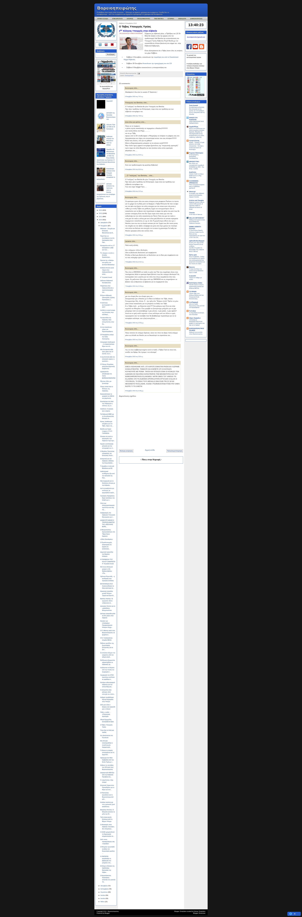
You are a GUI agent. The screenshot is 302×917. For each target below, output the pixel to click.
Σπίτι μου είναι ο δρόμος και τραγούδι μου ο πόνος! (107, 707)
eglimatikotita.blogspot (196, 241)
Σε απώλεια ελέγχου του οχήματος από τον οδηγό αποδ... (107, 655)
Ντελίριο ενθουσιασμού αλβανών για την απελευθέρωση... (107, 685)
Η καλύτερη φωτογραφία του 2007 (106, 305)
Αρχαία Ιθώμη (193, 126)
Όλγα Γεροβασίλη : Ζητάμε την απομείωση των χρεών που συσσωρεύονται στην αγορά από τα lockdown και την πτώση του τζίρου (197, 260)
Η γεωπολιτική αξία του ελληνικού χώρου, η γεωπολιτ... (107, 359)
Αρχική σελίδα (150, 450)
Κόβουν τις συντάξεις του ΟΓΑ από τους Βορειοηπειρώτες (107, 767)
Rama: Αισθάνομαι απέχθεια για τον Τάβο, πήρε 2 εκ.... (106, 424)
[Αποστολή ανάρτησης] (138, 73)
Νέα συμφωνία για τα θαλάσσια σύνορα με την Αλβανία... (107, 483)
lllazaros (192, 267)
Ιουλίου (103, 895)
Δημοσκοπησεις (196, 19)
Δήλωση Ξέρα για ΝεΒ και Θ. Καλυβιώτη (110, 127)
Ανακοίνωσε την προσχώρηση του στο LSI (157, 63)
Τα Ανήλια (192, 311)
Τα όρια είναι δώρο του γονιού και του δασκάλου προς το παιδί (196, 270)
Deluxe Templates (199, 911)
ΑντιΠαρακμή (193, 302)
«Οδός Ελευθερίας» (106, 539)
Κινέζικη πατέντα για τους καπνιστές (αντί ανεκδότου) (107, 804)
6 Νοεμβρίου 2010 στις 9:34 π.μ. (134, 155)
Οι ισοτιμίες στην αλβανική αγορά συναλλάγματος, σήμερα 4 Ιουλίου (196, 195)
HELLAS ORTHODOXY (196, 218)
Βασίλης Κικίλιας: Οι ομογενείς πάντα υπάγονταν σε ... (106, 601)
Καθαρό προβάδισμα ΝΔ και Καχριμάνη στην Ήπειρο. (107, 699)
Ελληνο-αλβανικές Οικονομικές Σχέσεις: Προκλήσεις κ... (107, 297)
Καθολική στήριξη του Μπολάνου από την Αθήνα (110, 141)
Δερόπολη (192, 172)
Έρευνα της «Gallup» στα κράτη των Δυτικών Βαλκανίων (107, 262)
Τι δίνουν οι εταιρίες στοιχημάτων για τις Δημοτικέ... (107, 752)
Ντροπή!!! (109, 101)
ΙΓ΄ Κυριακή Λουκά (106, 277)
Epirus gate (193, 255)
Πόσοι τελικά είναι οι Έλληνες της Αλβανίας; (106, 389)
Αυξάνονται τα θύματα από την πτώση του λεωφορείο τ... (107, 670)
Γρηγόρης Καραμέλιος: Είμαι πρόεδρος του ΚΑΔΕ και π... (107, 498)
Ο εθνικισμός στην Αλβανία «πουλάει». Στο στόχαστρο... (107, 827)
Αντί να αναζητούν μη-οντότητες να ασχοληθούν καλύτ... (107, 490)
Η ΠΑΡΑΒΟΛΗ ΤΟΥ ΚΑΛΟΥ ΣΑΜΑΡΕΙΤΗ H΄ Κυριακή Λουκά (107, 562)
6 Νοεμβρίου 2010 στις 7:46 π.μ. (134, 116)
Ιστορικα (171, 19)
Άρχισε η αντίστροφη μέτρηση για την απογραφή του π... (107, 446)
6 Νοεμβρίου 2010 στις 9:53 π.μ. (134, 169)
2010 (101, 220)
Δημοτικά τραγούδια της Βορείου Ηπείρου (106, 554)
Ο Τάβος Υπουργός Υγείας (135, 26)
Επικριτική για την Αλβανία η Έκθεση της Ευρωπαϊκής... (107, 461)
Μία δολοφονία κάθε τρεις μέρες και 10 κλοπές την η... (106, 352)
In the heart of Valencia (195, 214)
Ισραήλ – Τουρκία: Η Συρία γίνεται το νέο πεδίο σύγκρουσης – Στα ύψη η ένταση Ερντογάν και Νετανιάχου (196, 146)
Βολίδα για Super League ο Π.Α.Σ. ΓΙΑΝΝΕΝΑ (106, 431)
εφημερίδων (106, 88)
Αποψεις (130, 19)
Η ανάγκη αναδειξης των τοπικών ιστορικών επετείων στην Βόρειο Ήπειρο (195, 66)
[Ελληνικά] (100, 45)
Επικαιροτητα (117, 19)
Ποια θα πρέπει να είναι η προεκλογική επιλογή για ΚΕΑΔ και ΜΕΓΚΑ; (196, 286)
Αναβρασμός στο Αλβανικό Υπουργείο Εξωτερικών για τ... (107, 515)
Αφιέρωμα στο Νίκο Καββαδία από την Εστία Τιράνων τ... (107, 760)
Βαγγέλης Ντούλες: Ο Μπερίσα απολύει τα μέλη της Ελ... (107, 812)
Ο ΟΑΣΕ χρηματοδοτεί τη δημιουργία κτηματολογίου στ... (107, 834)
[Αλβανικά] (112, 45)
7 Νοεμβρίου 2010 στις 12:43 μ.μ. (134, 286)
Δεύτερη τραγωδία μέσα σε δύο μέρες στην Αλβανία (107, 616)
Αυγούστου (104, 892)
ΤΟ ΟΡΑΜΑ (193, 291)
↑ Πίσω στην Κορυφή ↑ (151, 459)
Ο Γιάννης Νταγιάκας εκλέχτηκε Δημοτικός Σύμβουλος (107, 366)
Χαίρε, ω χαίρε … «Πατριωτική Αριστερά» (105, 714)
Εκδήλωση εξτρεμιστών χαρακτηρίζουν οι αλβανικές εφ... (107, 662)
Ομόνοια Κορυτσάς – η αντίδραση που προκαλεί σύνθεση (107, 579)
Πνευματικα (159, 19)
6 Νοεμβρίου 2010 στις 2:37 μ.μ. (134, 191)
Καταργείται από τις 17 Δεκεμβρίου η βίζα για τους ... (107, 248)
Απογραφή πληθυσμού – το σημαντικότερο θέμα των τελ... (107, 344)
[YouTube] (195, 49)
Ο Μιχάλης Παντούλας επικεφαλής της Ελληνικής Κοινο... (107, 453)
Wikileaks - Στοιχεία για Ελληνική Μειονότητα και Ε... (107, 231)
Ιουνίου (103, 898)
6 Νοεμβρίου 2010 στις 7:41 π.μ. (134, 96)
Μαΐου (103, 902)
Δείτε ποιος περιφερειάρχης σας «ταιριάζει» (107, 842)
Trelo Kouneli (193, 105)
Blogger (107, 913)
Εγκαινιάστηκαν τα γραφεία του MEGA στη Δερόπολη (107, 396)
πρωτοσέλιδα (106, 86)
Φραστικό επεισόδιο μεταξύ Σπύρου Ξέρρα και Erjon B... (107, 593)
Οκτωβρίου (104, 886)
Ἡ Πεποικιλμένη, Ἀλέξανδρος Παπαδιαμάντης (194, 156)
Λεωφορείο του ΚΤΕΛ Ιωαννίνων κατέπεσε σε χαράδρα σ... (107, 677)
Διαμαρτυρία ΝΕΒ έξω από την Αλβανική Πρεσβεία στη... (107, 775)
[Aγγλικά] (107, 45)
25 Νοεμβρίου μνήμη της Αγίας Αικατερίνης (107, 337)
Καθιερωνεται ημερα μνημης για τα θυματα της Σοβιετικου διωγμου (197, 221)
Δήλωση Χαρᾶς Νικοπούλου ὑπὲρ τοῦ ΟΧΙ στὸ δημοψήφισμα (196, 305)
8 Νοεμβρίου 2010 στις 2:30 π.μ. (134, 356)
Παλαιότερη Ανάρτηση (174, 451)
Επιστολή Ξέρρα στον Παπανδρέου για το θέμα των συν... (107, 787)
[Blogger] (201, 49)
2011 (101, 216)
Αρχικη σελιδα (102, 19)
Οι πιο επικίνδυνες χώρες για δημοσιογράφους (106, 329)
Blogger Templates (180, 911)
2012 (101, 213)
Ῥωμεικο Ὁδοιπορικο (196, 153)
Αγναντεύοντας (194, 141)
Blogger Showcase (199, 913)
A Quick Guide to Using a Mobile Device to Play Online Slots (196, 175)
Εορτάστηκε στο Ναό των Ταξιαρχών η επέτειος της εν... (106, 404)
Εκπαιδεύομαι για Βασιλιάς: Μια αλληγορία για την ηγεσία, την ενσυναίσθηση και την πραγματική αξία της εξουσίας (197, 111)
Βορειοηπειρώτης (117, 8)
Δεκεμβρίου (104, 222)
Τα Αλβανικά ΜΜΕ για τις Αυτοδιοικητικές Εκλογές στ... (107, 416)
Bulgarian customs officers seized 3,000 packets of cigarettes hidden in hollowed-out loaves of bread (196, 205)
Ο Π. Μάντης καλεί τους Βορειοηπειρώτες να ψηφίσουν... (107, 633)
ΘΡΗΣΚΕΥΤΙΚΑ (194, 161)
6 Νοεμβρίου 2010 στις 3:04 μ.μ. (134, 235)
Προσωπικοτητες (143, 19)
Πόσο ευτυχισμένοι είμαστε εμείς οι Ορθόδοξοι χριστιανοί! (196, 186)
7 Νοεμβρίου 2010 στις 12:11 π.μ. (134, 262)
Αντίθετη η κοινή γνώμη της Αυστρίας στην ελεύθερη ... (107, 312)
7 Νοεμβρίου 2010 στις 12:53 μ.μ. (134, 322)
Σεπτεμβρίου (105, 889)
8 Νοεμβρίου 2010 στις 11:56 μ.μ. (134, 390)
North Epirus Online (195, 283)
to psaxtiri (192, 276)
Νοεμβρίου (104, 226)
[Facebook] (189, 49)
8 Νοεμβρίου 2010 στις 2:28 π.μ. (134, 339)
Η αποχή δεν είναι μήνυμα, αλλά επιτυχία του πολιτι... (107, 692)
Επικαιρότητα (129, 75)
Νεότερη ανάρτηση (126, 451)
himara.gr (192, 191)
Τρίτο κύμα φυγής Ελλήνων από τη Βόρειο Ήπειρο (106, 819)
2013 (101, 210)
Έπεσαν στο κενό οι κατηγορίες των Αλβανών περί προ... (107, 439)
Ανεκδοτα (182, 19)
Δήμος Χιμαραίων (195, 318)
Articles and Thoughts (196, 200)
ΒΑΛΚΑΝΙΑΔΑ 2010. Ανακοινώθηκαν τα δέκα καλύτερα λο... (107, 586)
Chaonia (192, 213)
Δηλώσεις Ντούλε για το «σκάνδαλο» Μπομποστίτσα (107, 608)
